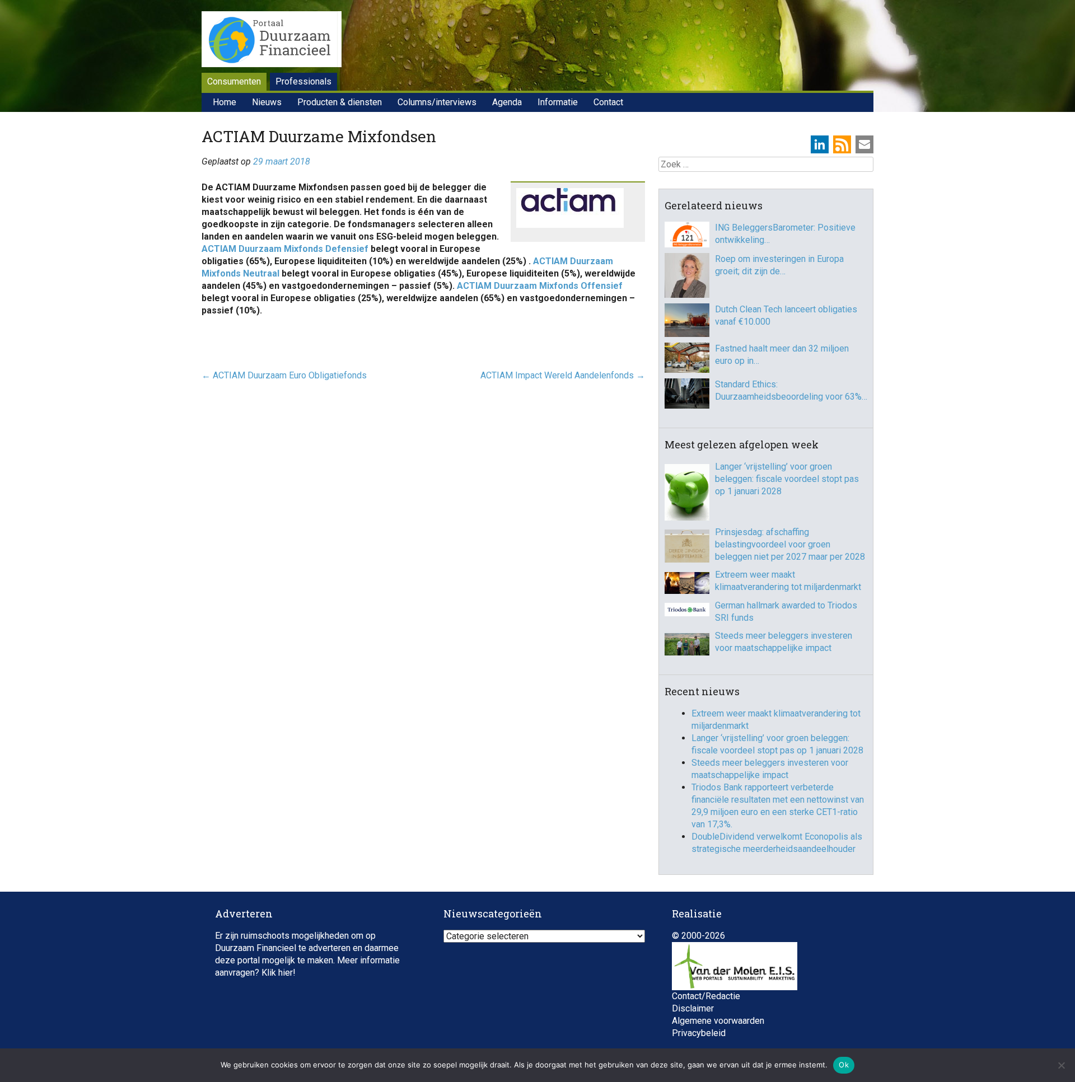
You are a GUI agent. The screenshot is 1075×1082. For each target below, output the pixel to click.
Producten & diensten (339, 102)
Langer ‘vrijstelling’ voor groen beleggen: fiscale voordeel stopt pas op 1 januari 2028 (787, 478)
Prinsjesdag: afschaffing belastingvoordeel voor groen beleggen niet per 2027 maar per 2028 (790, 544)
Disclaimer (693, 1008)
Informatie (558, 102)
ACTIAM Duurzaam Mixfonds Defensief (285, 248)
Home (224, 102)
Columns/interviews (437, 102)
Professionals (303, 81)
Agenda (507, 102)
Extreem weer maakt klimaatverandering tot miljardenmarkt (788, 580)
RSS (842, 144)
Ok (844, 1064)
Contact (608, 102)
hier (285, 972)
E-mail (864, 144)
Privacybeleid (699, 1033)
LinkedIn (820, 144)
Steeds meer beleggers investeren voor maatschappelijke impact (783, 641)
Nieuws (267, 102)
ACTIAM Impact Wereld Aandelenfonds (562, 375)
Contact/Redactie (706, 996)
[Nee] (1061, 1065)
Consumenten (234, 81)
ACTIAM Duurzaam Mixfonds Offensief (540, 285)
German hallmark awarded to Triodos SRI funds (786, 611)
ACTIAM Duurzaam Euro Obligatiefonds (284, 375)
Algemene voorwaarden (718, 1020)
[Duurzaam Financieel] (272, 41)
